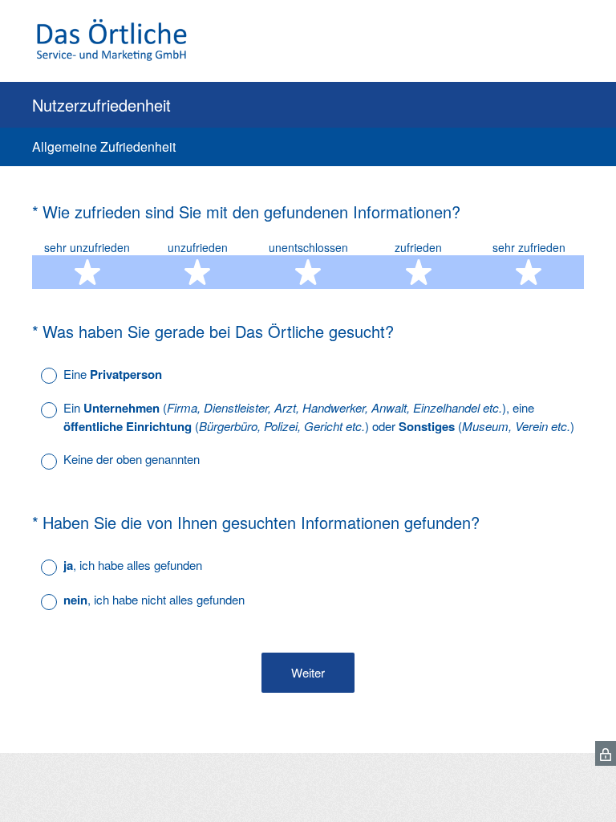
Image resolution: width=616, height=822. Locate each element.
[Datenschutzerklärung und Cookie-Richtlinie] (605, 753)
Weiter (308, 672)
